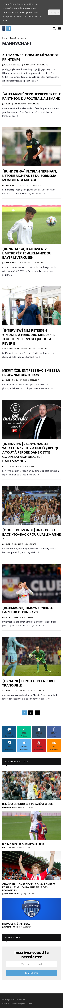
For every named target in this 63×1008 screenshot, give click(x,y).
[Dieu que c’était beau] (31, 909)
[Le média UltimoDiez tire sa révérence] (31, 785)
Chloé (7, 104)
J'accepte (54, 12)
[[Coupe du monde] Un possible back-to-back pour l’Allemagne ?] (31, 505)
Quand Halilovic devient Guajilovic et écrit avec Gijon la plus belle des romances (28, 887)
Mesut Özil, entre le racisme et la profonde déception (31, 372)
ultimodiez (10, 348)
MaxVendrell (10, 807)
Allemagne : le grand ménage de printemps (30, 57)
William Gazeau (12, 65)
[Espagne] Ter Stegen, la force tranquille (29, 683)
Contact (30, 1003)
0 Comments (42, 65)
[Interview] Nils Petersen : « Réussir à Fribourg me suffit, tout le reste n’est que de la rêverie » (28, 337)
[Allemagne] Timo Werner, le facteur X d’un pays (27, 609)
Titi (6, 466)
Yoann (7, 185)
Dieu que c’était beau (16, 923)
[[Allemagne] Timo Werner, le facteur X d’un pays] (31, 583)
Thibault (9, 690)
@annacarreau (11, 894)
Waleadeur (9, 927)
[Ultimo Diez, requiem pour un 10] (31, 825)
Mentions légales (18, 1003)
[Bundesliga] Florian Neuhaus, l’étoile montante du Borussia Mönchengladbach (29, 175)
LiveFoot (5, 1003)
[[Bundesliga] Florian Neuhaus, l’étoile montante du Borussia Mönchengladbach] (31, 146)
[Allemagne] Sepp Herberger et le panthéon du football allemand (31, 96)
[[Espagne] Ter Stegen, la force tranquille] (31, 656)
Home (4, 38)
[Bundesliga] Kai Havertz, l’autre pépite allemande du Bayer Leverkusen (26, 253)
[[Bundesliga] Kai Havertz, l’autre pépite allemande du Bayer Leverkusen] (31, 224)
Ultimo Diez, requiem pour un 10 (23, 844)
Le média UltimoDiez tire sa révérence (27, 804)
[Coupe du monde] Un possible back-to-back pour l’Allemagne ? (31, 534)
